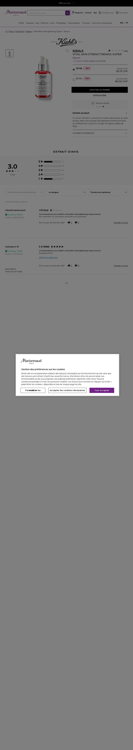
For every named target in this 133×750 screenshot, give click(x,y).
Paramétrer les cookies (33, 390)
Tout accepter (101, 390)
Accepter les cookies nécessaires (67, 390)
